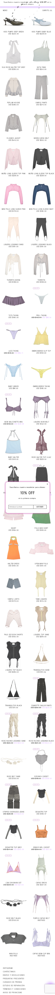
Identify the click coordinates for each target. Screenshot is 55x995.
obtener (39, 507)
